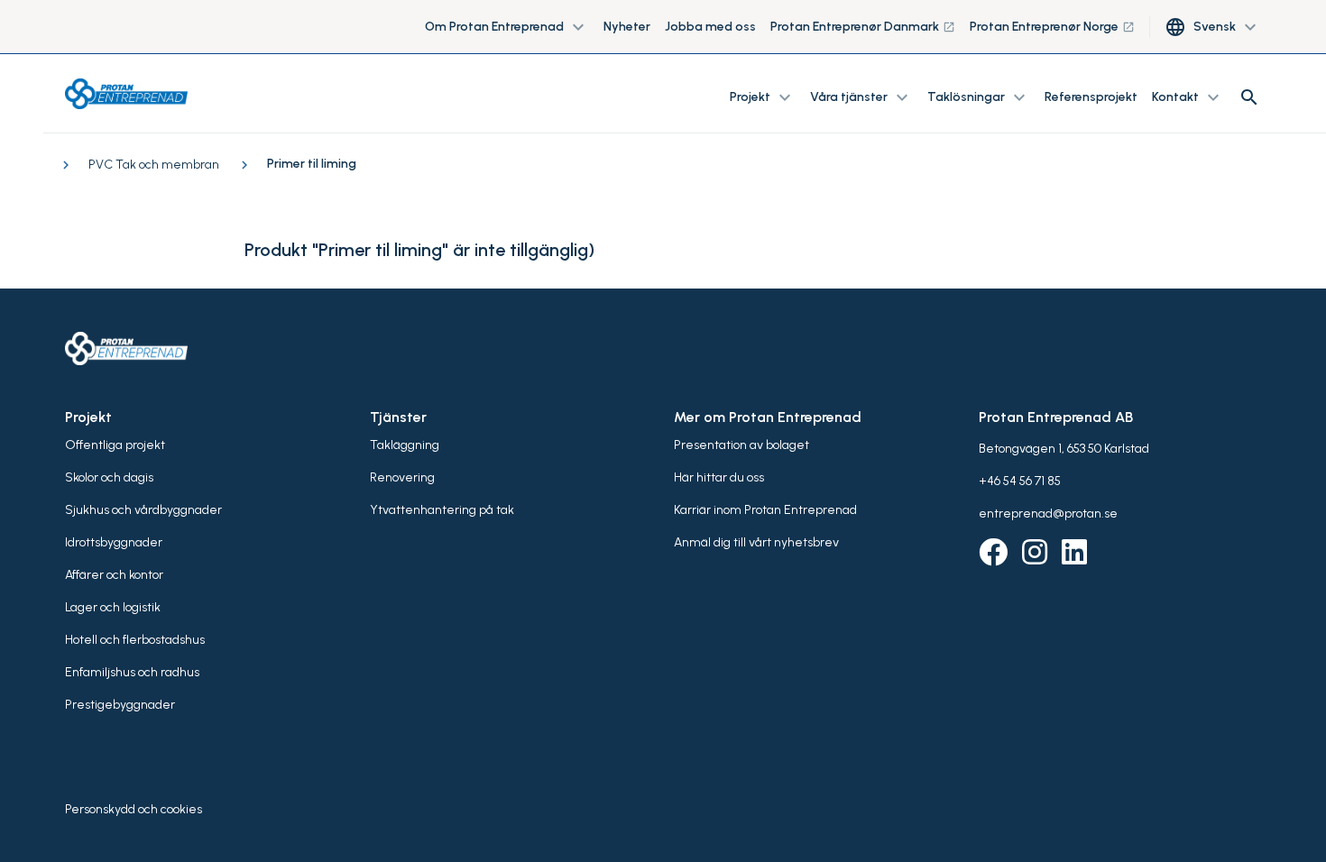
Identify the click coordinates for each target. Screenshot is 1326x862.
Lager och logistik (113, 607)
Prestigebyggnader (120, 704)
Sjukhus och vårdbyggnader (143, 510)
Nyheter (626, 26)
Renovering (402, 477)
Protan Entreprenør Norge (1052, 26)
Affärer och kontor (114, 574)
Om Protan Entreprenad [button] (507, 27)
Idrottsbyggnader (113, 542)
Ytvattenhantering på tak (442, 510)
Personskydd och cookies (133, 809)
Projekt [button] (763, 97)
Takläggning (404, 445)
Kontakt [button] (1188, 97)
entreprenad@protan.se (1048, 513)
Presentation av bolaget (741, 445)
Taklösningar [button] (978, 97)
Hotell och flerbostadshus (135, 639)
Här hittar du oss (719, 477)
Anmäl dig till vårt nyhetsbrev (756, 542)
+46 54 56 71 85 (1020, 481)
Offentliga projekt (115, 445)
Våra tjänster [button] (861, 97)
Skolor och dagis (109, 477)
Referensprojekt (1091, 97)
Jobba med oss (710, 26)
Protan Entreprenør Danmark (862, 26)
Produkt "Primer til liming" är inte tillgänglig (416, 250)
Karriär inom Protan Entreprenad (765, 510)
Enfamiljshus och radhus (132, 672)
